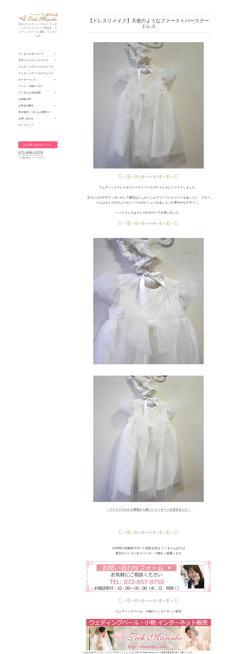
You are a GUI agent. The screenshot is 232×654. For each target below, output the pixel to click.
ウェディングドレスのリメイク (36, 66)
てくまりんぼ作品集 (29, 92)
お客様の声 (24, 99)
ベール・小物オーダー (31, 86)
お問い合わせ (25, 118)
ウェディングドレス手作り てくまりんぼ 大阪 (38, 17)
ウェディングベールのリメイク (36, 73)
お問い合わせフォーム (39, 145)
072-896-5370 (30, 152)
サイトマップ (25, 125)
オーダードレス (27, 79)
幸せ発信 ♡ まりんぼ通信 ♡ (34, 112)
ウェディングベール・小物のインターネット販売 (148, 611)
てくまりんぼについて (31, 53)
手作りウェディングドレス (33, 60)
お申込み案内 (25, 105)
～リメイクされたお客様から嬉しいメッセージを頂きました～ (148, 509)
